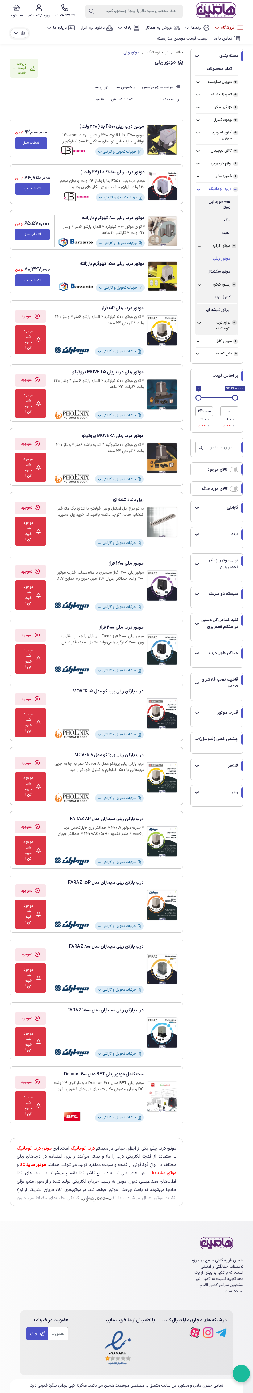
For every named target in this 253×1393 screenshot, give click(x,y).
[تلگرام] (221, 1332)
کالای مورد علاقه (214, 489)
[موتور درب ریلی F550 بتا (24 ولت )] (162, 185)
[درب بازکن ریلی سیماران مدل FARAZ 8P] (162, 841)
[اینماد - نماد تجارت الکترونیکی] (118, 1348)
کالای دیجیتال (221, 151)
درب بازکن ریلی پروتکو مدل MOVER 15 (108, 691)
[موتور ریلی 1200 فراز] (162, 586)
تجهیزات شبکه (221, 94)
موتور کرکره (221, 246)
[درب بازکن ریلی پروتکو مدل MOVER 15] (162, 713)
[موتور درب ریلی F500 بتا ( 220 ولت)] (162, 139)
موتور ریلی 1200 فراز (126, 563)
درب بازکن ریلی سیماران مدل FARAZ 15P (106, 882)
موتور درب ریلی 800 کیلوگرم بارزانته (113, 218)
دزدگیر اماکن (223, 107)
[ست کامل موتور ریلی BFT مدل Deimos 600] (162, 1096)
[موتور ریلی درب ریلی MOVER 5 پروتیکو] (162, 394)
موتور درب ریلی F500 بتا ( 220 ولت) (111, 126)
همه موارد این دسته (219, 204)
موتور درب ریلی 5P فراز (123, 308)
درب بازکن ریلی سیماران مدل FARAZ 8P (107, 819)
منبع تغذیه (224, 353)
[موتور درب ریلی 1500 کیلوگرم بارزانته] (162, 276)
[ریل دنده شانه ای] (162, 522)
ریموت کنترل (222, 120)
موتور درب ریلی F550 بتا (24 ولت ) (112, 172)
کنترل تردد (222, 297)
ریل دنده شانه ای (128, 500)
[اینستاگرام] (208, 1332)
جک (227, 220)
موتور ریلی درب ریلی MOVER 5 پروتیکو (108, 372)
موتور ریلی (221, 259)
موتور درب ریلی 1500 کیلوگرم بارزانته (112, 263)
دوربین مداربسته (220, 82)
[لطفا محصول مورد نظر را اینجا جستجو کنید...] (91, 11)
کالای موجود (218, 469)
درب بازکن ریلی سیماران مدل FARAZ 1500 (105, 1010)
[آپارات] (194, 1332)
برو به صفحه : (168, 99)
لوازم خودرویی (221, 163)
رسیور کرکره (221, 284)
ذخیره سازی (223, 176)
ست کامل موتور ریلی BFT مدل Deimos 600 (104, 1074)
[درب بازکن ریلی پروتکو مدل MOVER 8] (162, 777)
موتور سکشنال (219, 271)
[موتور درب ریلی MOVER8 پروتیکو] (162, 458)
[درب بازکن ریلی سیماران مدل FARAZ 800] (162, 969)
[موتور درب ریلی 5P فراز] (162, 330)
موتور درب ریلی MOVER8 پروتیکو (113, 436)
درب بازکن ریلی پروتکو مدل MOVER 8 (109, 755)
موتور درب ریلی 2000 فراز (121, 627)
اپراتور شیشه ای (218, 310)
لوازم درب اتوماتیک (223, 325)
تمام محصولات (219, 69)
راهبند (226, 233)
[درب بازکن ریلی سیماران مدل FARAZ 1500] (162, 1032)
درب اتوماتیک (220, 189)
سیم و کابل (223, 341)
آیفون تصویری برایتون (222, 135)
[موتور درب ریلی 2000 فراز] (162, 650)
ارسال (34, 1333)
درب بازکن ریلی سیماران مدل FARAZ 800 (106, 946)
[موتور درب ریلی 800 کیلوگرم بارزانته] (162, 231)
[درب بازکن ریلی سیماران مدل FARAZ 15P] (162, 905)
